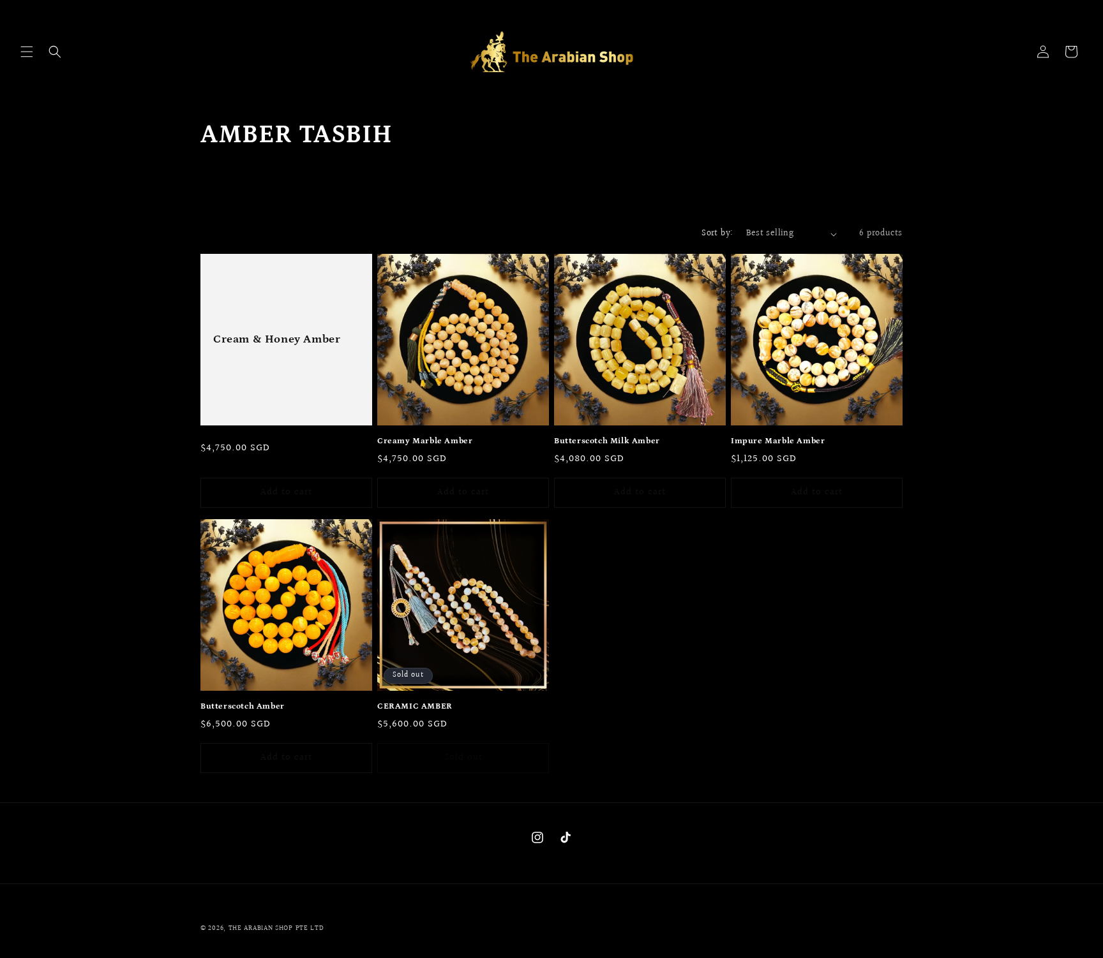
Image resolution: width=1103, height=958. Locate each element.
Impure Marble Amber (778, 441)
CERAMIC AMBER (415, 706)
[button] (27, 52)
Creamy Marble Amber (424, 441)
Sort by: (717, 233)
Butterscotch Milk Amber (607, 441)
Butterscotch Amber (242, 706)
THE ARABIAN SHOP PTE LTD (276, 928)
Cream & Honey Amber (276, 339)
